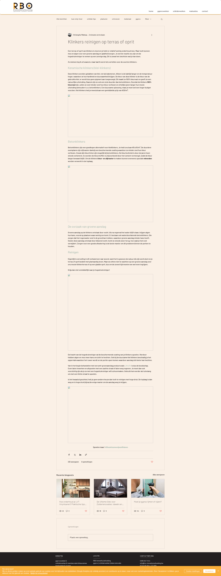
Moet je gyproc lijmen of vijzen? (148, 501)
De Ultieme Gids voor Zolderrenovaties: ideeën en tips (109, 502)
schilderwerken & (61, 563)
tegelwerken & (60, 566)
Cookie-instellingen (193, 571)
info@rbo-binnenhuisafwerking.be (151, 563)
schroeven (116, 19)
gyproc (138, 19)
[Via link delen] (86, 455)
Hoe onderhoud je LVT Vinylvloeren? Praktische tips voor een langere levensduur (72, 502)
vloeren (68, 566)
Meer (147, 19)
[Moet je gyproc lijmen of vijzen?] (147, 488)
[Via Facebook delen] (69, 455)
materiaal (127, 19)
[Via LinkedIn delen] (80, 455)
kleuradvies (83, 563)
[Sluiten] (218, 571)
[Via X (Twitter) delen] (75, 455)
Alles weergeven (159, 475)
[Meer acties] (151, 34)
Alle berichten (61, 19)
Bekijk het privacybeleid (39, 573)
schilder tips (91, 19)
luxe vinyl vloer (76, 19)
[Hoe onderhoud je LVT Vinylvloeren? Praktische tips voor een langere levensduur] (73, 488)
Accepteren (209, 571)
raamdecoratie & (73, 563)
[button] (162, 19)
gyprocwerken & (61, 561)
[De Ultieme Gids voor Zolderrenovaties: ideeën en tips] (110, 488)
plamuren (103, 19)
